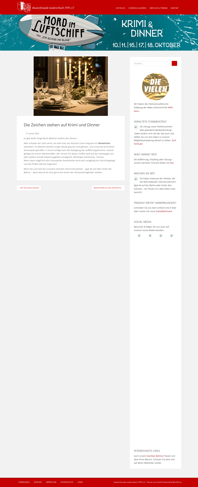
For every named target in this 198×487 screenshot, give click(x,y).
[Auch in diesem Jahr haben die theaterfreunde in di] (166, 340)
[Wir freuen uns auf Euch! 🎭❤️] (144, 312)
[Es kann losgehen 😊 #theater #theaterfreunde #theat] (144, 393)
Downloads (24, 482)
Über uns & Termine (158, 8)
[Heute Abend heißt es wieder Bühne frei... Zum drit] (166, 405)
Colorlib (159, 482)
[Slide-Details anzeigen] (99, 33)
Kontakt (175, 8)
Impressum (51, 482)
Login (80, 482)
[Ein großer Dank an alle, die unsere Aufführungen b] (166, 262)
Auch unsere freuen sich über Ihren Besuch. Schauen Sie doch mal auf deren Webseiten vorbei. (154, 459)
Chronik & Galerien (137, 8)
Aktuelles (120, 8)
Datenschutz (67, 482)
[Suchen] (174, 63)
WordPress (177, 482)
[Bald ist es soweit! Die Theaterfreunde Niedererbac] (144, 278)
